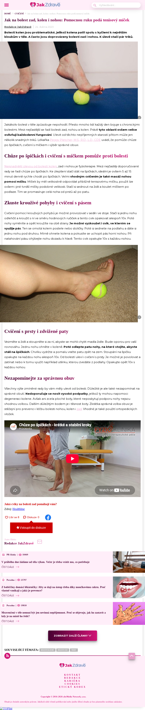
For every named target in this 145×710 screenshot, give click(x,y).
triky (73, 650)
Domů (7, 13)
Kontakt (72, 675)
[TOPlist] (6, 708)
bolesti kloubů (47, 650)
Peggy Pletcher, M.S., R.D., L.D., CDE (75, 140)
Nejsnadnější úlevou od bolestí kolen (30, 166)
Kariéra (72, 681)
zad (79, 409)
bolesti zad (63, 650)
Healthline (18, 509)
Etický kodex (72, 687)
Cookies (72, 684)
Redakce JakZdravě (17, 26)
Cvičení (19, 13)
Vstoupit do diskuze (32, 527)
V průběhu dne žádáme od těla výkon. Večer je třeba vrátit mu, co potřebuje (45, 562)
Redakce (72, 678)
